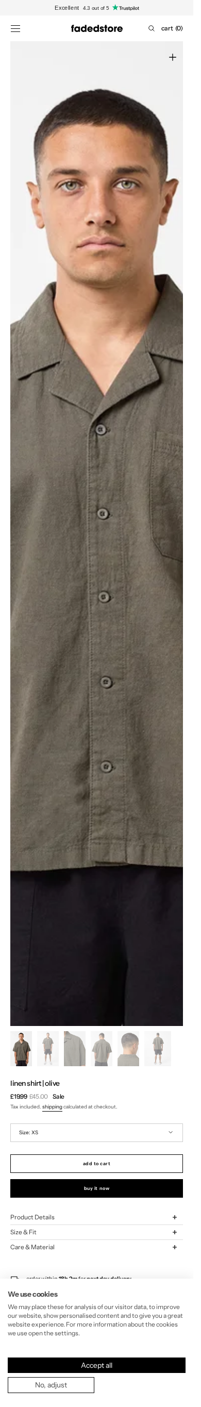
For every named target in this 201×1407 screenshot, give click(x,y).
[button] (15, 28)
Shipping (52, 1106)
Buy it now (96, 1188)
